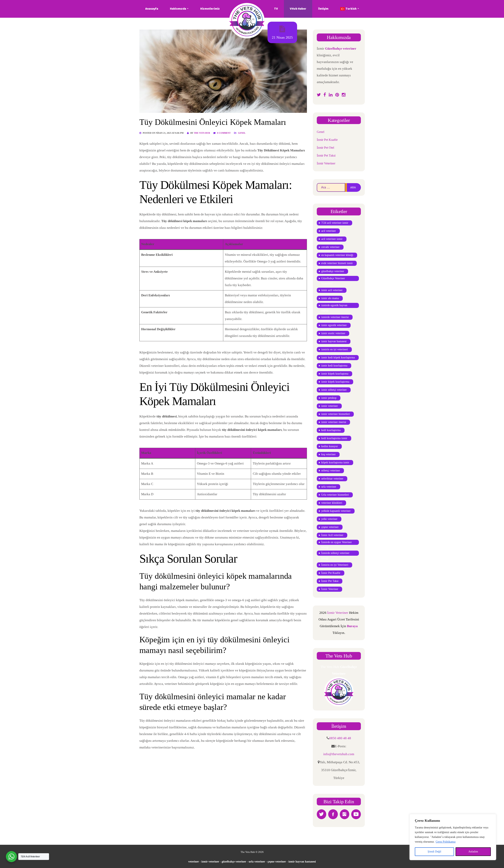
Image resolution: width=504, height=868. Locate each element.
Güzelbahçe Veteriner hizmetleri (333, 279)
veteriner (193, 861)
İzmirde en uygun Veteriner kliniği (336, 543)
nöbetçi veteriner (330, 470)
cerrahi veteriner (330, 247)
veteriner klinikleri (331, 502)
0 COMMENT (224, 133)
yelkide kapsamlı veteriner (336, 510)
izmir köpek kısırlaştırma (335, 381)
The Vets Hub (202, 133)
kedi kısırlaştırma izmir (334, 438)
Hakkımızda (178, 8)
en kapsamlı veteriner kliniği (337, 255)
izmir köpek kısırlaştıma (334, 373)
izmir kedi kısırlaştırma (334, 365)
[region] (453, 837)
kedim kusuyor (329, 446)
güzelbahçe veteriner (332, 271)
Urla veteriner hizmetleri (335, 494)
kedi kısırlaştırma (331, 430)
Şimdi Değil (434, 851)
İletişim (323, 8)
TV (276, 8)
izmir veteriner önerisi (333, 422)
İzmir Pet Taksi (326, 155)
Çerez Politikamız (446, 841)
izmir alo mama (330, 298)
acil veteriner (328, 230)
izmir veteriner (329, 405)
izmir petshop (328, 397)
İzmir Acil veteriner (332, 535)
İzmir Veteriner (326, 163)
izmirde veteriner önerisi (335, 317)
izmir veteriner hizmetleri (335, 414)
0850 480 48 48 (340, 738)
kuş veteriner (328, 454)
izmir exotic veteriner (333, 333)
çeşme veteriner (330, 527)
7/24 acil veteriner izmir (334, 222)
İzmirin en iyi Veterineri (334, 564)
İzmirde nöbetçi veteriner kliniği (335, 554)
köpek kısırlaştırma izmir (335, 462)
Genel (242, 133)
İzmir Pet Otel (325, 147)
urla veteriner (328, 486)
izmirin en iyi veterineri (334, 349)
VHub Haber (298, 8)
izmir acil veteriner (332, 290)
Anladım (473, 851)
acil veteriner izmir (332, 238)
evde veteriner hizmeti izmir (337, 263)
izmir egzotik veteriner (334, 325)
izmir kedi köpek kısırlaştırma (338, 357)
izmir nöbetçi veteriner (334, 389)
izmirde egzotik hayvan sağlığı (334, 306)
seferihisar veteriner (332, 478)
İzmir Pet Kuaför (327, 139)
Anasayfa (151, 8)
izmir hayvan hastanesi (333, 341)
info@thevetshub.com (338, 754)
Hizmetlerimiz (210, 8)
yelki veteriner (329, 518)
